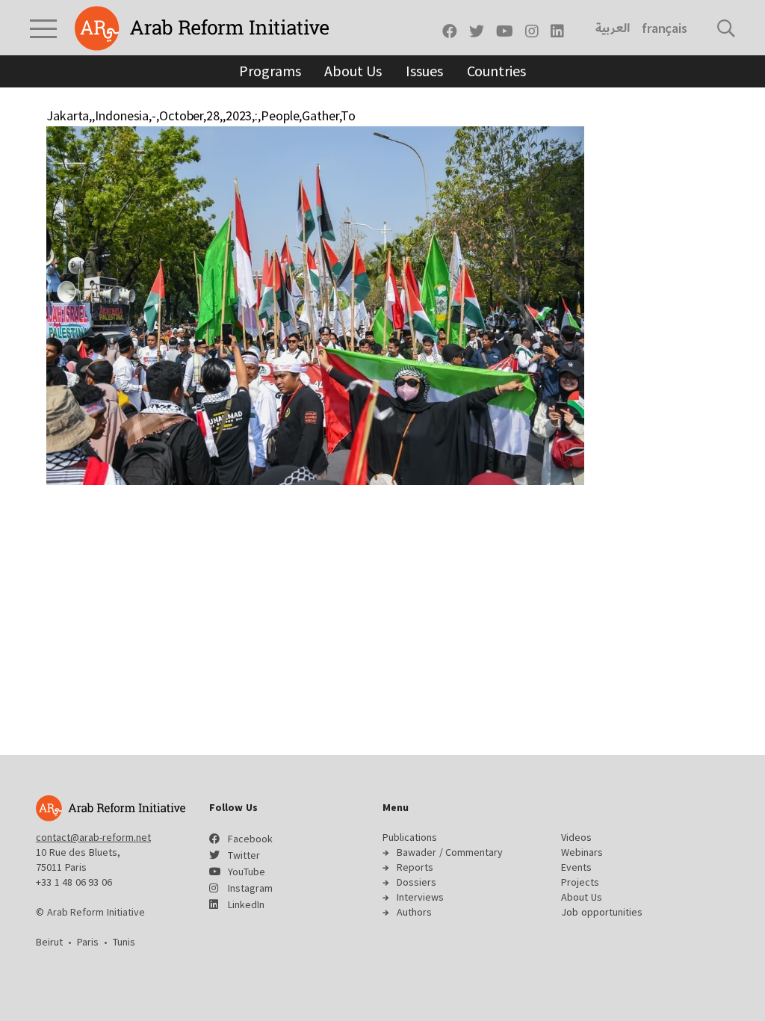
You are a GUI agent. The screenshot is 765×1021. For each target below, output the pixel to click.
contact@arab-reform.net (93, 837)
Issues (424, 70)
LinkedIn (246, 904)
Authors (414, 912)
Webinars (582, 852)
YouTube (246, 871)
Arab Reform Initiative (202, 28)
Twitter (244, 855)
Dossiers (416, 882)
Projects (580, 882)
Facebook (250, 838)
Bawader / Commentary (450, 852)
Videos (576, 837)
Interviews (420, 897)
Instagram (250, 888)
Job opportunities (601, 912)
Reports (415, 867)
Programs (269, 70)
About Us (353, 70)
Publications (409, 837)
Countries (496, 70)
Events (576, 867)
